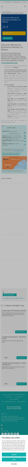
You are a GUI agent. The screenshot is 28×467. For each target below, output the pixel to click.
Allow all (14, 454)
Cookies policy (9, 397)
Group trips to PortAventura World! (14, 311)
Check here (4, 120)
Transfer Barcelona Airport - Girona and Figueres (14, 364)
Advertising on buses (10, 401)
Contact (8, 2)
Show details (14, 464)
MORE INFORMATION (20, 332)
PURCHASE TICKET (7, 38)
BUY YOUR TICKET (9, 295)
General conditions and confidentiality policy (14, 394)
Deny (14, 459)
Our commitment (14, 399)
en (24, 2)
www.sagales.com (18, 150)
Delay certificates (22, 401)
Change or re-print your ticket (14, 408)
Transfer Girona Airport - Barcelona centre (14, 337)
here (22, 171)
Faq (3, 401)
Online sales (17, 2)
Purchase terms (18, 397)
